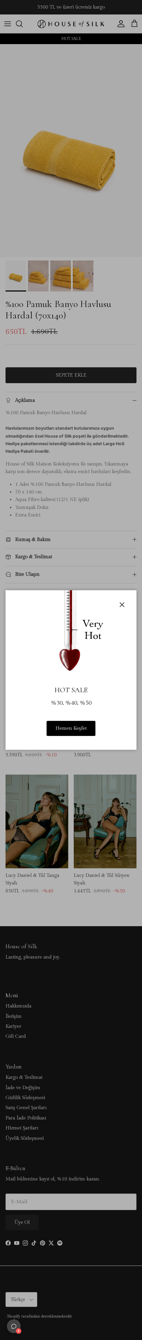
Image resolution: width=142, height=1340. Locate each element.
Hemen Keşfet (71, 728)
